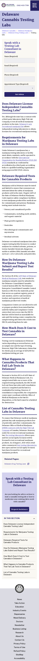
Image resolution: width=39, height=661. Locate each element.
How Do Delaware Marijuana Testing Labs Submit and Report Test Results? (19, 549)
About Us (20, 636)
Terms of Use (19, 647)
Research (20, 633)
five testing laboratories (15, 435)
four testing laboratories (27, 445)
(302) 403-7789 (23, 5)
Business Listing (19, 629)
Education (19, 607)
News (19, 599)
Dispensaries (19, 614)
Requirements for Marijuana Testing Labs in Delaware (19, 533)
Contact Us (19, 640)
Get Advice (19, 94)
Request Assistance (19, 509)
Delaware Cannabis (9, 31)
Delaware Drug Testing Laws (18, 33)
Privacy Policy (19, 644)
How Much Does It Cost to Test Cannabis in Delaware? (16, 557)
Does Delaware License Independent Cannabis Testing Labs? (19, 525)
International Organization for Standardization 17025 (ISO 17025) (19, 160)
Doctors (19, 621)
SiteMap (19, 655)
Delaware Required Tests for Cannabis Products (16, 541)
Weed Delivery (19, 618)
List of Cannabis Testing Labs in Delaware (17, 573)
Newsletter (19, 625)
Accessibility (19, 658)
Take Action (19, 603)
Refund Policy (19, 651)
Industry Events (19, 610)
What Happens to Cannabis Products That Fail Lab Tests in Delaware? (19, 565)
